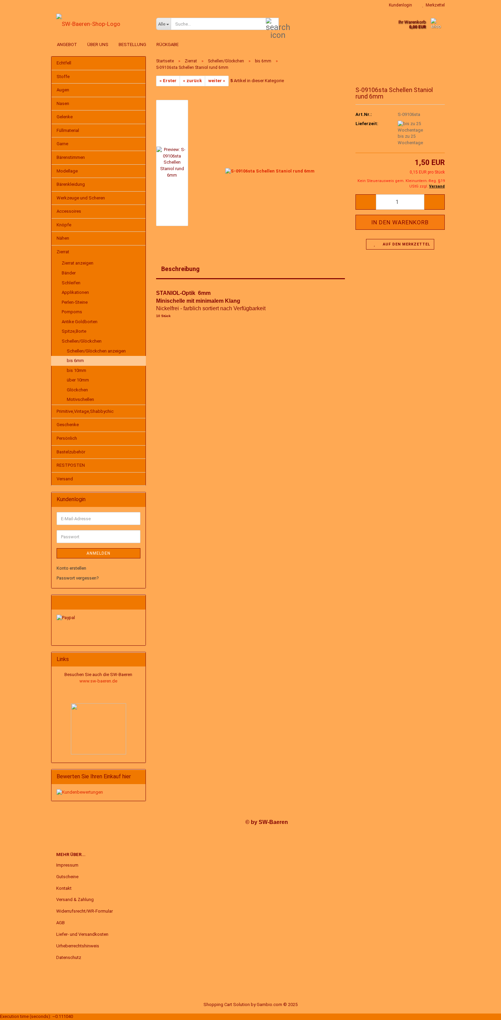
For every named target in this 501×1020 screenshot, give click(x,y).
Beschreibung (180, 268)
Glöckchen (77, 389)
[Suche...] (272, 24)
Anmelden (98, 553)
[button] (365, 202)
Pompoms (72, 311)
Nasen (63, 103)
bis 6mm (75, 360)
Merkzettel (434, 5)
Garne (62, 143)
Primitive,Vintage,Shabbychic (85, 411)
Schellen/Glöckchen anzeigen (96, 351)
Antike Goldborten (79, 321)
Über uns (97, 44)
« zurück (192, 80)
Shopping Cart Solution (226, 1004)
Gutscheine (67, 876)
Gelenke (65, 116)
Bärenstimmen (71, 157)
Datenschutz (68, 957)
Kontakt (64, 888)
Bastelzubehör (71, 451)
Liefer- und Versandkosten (82, 934)
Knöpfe (64, 224)
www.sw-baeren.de (98, 681)
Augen (63, 89)
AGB (60, 922)
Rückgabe (167, 44)
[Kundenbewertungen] (80, 792)
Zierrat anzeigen (77, 263)
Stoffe (63, 76)
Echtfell (64, 62)
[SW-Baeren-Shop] (101, 24)
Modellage (67, 171)
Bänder (69, 272)
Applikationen (75, 292)
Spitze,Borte (74, 331)
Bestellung (132, 44)
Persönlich (67, 438)
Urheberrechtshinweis (77, 945)
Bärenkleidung (71, 184)
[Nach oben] (482, 1009)
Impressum (67, 865)
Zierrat (63, 251)
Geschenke (68, 424)
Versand (65, 478)
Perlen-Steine (75, 302)
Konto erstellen (71, 568)
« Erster (168, 80)
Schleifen (71, 282)
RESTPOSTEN (71, 465)
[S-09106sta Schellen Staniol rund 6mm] (270, 162)
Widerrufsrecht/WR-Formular (84, 911)
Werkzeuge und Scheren (81, 197)
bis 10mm (76, 370)
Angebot (67, 44)
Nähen (63, 238)
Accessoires (69, 211)
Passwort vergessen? (78, 578)
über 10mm (78, 379)
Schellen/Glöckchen (82, 341)
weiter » (216, 80)
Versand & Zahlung (75, 899)
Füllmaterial (68, 130)
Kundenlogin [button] (399, 5)
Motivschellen (80, 399)
